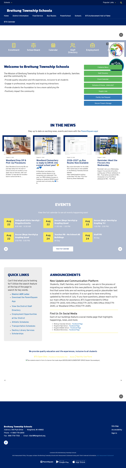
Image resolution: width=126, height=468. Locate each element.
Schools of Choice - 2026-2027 (103, 85)
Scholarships (17, 333)
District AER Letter (20, 294)
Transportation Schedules (23, 326)
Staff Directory (103, 73)
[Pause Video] (121, 35)
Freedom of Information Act (58, 357)
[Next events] (120, 249)
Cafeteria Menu (103, 67)
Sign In (114, 433)
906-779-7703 (14, 436)
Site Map (115, 426)
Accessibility (117, 430)
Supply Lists (103, 91)
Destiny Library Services (23, 330)
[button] (8, 2)
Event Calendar (103, 79)
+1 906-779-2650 (17, 433)
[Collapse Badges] (107, 44)
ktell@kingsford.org (37, 436)
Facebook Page (77, 324)
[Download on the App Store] (78, 462)
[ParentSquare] (47, 461)
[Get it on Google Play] (62, 462)
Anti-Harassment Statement (105, 455)
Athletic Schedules (20, 322)
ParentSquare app (89, 131)
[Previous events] (6, 249)
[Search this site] (121, 3)
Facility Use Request (103, 97)
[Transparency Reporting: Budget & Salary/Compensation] (116, 50)
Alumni (72, 357)
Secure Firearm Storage (103, 103)
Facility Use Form (84, 357)
